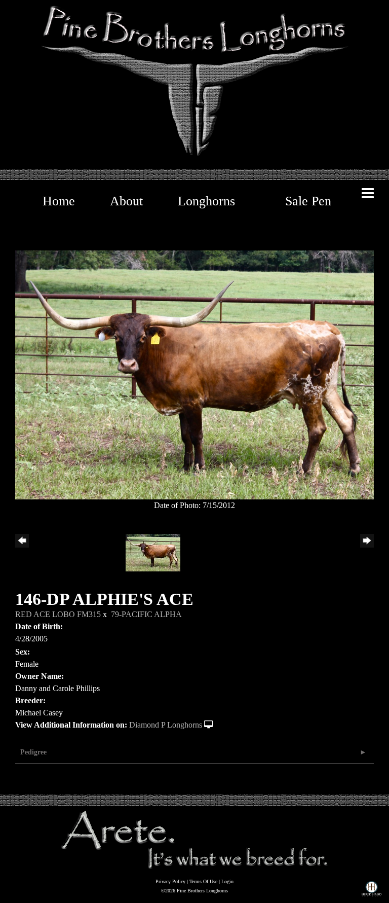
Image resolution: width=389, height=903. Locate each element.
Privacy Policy (170, 881)
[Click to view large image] (194, 374)
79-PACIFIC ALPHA (146, 614)
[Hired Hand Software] (371, 890)
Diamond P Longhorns (165, 724)
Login (227, 881)
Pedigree (33, 752)
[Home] (194, 839)
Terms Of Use (203, 881)
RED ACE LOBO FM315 (58, 614)
